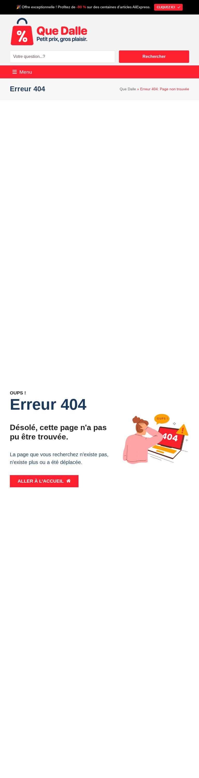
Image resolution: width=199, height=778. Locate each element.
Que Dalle (128, 89)
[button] (22, 72)
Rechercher (154, 56)
